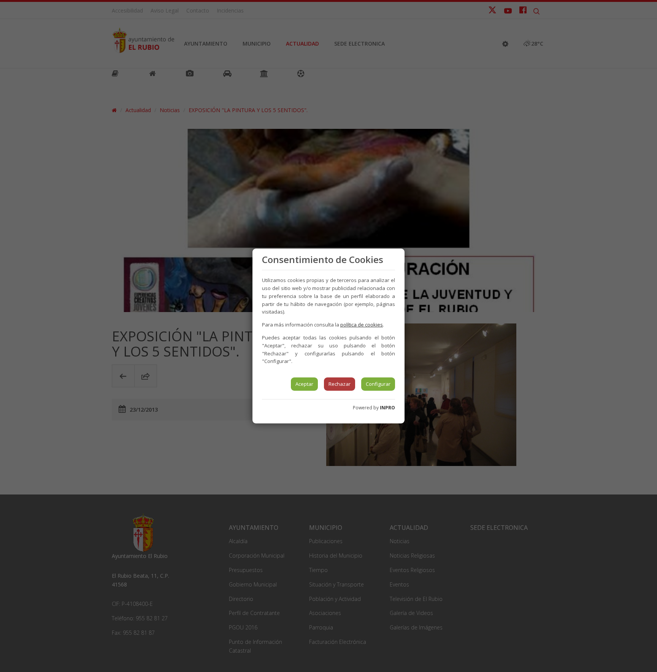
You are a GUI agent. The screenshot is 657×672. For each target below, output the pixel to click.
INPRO (387, 407)
